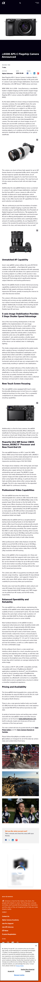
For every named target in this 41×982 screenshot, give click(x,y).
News (6, 930)
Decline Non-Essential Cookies (27, 970)
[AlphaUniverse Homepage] (3, 3)
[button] (37, 3)
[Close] (36, 946)
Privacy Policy (20, 965)
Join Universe (8, 927)
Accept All (11, 971)
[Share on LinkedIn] (34, 73)
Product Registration (9, 934)
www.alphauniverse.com (27, 719)
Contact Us (5, 916)
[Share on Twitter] (31, 73)
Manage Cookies (19, 975)
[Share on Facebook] (27, 73)
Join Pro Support (7, 923)
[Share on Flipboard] (38, 73)
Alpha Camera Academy (10, 920)
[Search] (20, 3)
